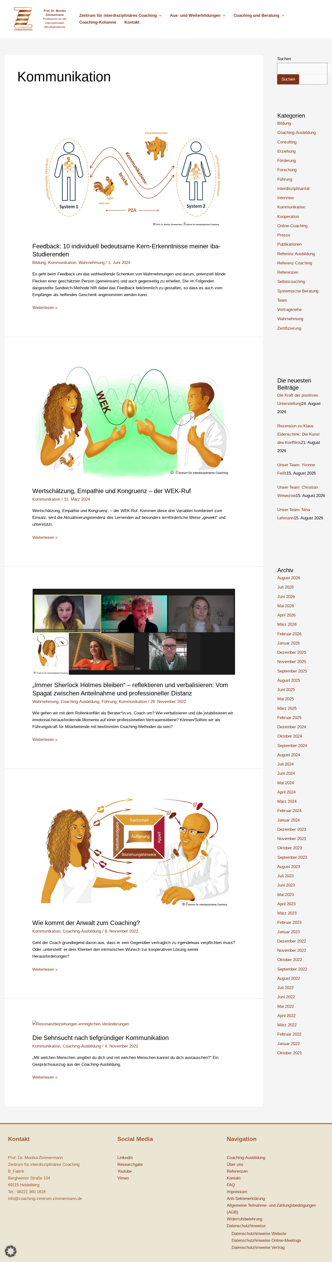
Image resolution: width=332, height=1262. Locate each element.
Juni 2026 (286, 596)
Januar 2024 (288, 820)
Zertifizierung (289, 328)
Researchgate (130, 1164)
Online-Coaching (292, 226)
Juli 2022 (285, 987)
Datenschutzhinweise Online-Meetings (266, 1240)
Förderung (286, 160)
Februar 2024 (289, 810)
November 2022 (291, 950)
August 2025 (288, 680)
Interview (285, 198)
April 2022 (286, 1015)
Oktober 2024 (289, 736)
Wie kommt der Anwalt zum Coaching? (86, 922)
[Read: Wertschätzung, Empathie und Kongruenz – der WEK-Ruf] (133, 419)
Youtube (124, 1171)
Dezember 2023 (291, 829)
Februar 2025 (289, 717)
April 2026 (286, 615)
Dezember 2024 (291, 727)
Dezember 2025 (291, 652)
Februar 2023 (289, 922)
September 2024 (292, 745)
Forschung (287, 170)
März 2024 (287, 801)
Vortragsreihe (289, 309)
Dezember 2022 (291, 941)
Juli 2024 (285, 764)
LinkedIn (125, 1157)
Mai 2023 (285, 894)
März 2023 (287, 913)
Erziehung (286, 151)
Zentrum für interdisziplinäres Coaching (118, 15)
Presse (283, 235)
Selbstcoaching (291, 281)
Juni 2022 (286, 997)
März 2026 (287, 624)
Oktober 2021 (289, 1053)
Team (282, 300)
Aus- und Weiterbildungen (195, 15)
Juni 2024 (286, 773)
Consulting (287, 142)
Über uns (235, 1164)
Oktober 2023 (289, 848)
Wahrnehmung (92, 262)
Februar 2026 (289, 634)
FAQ (231, 1185)
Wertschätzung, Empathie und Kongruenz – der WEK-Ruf (111, 491)
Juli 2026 (285, 587)
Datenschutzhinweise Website (259, 1233)
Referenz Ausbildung (296, 254)
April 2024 (286, 792)
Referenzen (287, 272)
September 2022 (292, 969)
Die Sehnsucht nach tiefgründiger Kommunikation (100, 1037)
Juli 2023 (285, 876)
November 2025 (291, 661)
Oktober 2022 (289, 959)
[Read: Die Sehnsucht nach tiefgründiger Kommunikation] (80, 1024)
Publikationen (289, 244)
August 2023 (288, 866)
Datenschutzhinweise (246, 1226)
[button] (159, 15)
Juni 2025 (286, 689)
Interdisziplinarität (293, 188)
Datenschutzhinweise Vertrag (258, 1247)
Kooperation (288, 216)
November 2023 (291, 838)
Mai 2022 (285, 1006)
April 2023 (286, 904)
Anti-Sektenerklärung (246, 1198)
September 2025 (292, 671)
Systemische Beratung (297, 291)
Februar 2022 (289, 1034)
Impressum (237, 1191)
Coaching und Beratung (256, 15)
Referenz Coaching (294, 263)
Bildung (39, 262)
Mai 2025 (285, 699)
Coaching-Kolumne (97, 22)
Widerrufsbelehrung (244, 1219)
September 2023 (292, 857)
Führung (109, 701)
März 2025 (287, 708)
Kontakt (132, 22)
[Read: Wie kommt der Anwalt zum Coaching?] (133, 851)
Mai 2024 (285, 783)
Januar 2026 (288, 643)
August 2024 (288, 755)
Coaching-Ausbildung (80, 701)
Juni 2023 (286, 885)
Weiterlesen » (44, 307)
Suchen (284, 58)
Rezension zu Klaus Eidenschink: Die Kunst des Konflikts (298, 434)
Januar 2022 (288, 1043)
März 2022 (287, 1025)
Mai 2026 (285, 606)
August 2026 (288, 578)
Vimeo (123, 1178)
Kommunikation (62, 262)
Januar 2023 (288, 932)
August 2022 (288, 978)
